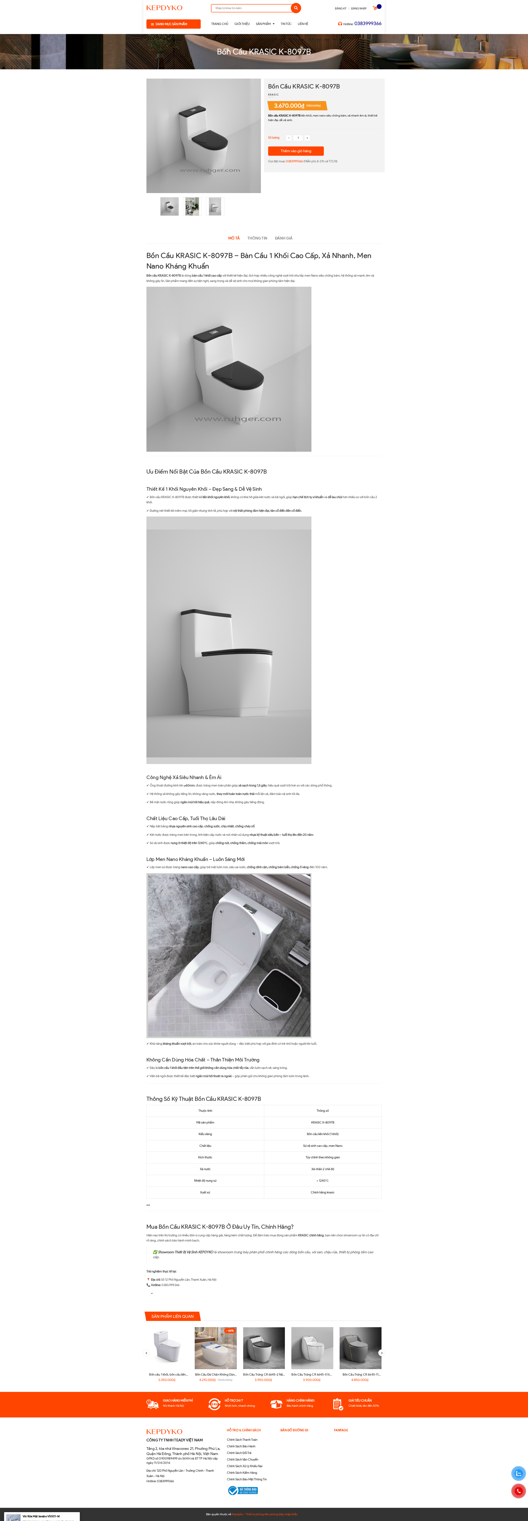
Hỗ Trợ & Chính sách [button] (244, 1430)
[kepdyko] (164, 7)
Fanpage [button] (341, 1430)
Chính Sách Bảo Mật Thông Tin (247, 1479)
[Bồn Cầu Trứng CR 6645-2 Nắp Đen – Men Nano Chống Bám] (264, 1348)
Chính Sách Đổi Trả (239, 1453)
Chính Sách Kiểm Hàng (242, 1473)
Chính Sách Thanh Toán (242, 1440)
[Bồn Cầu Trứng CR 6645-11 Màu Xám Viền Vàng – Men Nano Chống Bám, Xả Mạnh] (360, 1348)
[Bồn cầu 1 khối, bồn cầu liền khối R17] (167, 1348)
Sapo (319, 1514)
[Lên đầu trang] (443, 1511)
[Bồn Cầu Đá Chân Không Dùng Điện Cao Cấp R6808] (216, 1348)
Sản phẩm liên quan (173, 1316)
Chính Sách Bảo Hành (241, 1446)
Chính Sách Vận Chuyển (242, 1459)
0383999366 (368, 23)
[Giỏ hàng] (375, 9)
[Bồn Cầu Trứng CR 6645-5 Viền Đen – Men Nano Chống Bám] (312, 1348)
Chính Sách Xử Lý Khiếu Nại (244, 1466)
